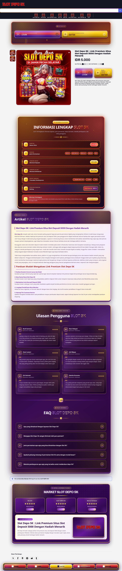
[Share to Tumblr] (36, 558)
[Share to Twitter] (13, 558)
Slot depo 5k (18, 234)
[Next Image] (69, 77)
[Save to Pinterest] (27, 558)
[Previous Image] (17, 77)
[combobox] (59, 10)
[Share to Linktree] (22, 558)
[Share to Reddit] (32, 558)
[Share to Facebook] (18, 558)
